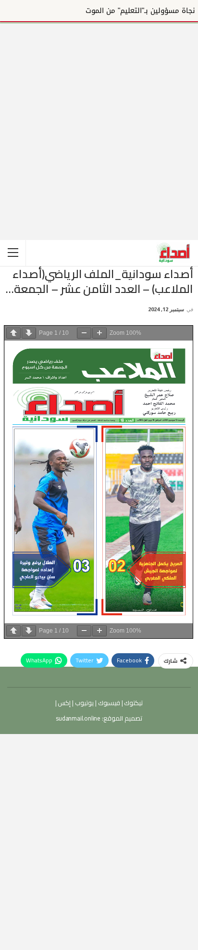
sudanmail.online (78, 718)
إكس (64, 703)
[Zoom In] (99, 333)
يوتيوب (84, 703)
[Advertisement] (99, 123)
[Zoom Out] (84, 333)
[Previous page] (13, 333)
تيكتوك (133, 703)
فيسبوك (108, 703)
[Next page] (29, 333)
